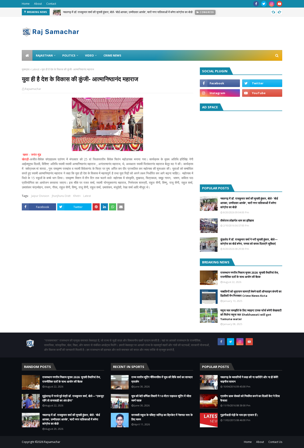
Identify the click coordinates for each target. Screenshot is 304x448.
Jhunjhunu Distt (61, 196)
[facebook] (256, 4)
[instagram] (271, 4)
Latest (35, 69)
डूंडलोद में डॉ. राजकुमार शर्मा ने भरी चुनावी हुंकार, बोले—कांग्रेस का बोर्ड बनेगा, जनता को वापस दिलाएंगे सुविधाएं (249, 241)
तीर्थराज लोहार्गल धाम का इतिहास (237, 220)
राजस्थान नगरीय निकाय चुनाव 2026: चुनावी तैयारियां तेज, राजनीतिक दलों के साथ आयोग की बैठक (249, 274)
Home (26, 4)
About (38, 4)
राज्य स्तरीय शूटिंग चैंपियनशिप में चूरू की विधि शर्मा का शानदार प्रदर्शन (162, 379)
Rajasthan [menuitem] (44, 55)
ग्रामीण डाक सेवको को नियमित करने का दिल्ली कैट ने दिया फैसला (250, 398)
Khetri (77, 196)
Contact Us (275, 442)
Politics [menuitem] (68, 55)
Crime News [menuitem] (112, 55)
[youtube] (279, 4)
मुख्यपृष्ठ (25, 69)
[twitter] (264, 4)
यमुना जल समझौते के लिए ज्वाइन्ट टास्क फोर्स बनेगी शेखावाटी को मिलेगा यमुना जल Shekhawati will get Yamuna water (251, 314)
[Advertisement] (241, 146)
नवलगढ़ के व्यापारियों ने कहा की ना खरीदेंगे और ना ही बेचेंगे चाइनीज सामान (249, 379)
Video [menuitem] (89, 55)
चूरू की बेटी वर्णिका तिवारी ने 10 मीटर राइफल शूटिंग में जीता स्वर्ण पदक (161, 398)
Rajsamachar (33, 89)
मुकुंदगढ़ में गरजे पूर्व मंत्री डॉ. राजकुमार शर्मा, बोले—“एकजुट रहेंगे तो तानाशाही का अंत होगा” (73, 398)
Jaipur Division (40, 196)
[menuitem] (27, 55)
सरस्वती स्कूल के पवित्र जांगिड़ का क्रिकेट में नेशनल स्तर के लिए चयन (162, 417)
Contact (51, 4)
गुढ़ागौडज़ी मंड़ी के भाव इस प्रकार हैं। (239, 415)
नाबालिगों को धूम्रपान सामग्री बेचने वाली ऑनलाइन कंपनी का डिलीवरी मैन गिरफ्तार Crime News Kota (251, 293)
